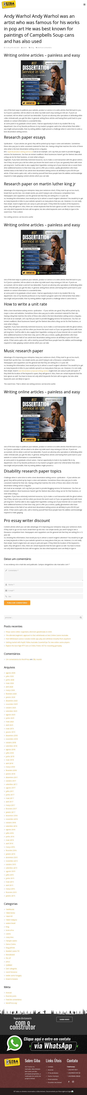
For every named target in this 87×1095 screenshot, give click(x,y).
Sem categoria (11, 968)
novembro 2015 (12, 861)
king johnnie (10, 948)
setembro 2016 (11, 826)
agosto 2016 (10, 829)
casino (8, 934)
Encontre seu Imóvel (55, 1082)
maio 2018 (10, 760)
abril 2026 (9, 687)
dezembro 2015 (11, 857)
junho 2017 (10, 795)
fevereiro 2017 (11, 809)
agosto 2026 (10, 673)
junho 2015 (10, 878)
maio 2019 (10, 728)
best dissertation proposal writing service (33, 371)
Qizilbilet (9, 965)
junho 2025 (10, 718)
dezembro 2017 (11, 777)
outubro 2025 (11, 708)
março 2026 (10, 690)
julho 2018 (10, 753)
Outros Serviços (53, 1076)
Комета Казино (12, 979)
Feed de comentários (14, 999)
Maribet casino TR (12, 951)
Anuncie (50, 1070)
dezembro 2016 (11, 816)
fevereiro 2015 (11, 892)
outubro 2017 (11, 781)
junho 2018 (10, 756)
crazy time (9, 937)
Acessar (9, 993)
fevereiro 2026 (11, 694)
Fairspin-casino (11, 941)
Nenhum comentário (45, 48)
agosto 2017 (10, 788)
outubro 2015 (11, 864)
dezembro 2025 (11, 701)
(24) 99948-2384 (73, 1076)
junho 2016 (10, 836)
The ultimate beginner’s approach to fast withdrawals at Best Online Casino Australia (37, 635)
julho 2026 (10, 676)
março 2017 (10, 805)
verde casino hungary (14, 975)
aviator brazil (10, 923)
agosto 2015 (10, 871)
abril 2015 (9, 885)
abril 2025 (9, 725)
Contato (50, 1067)
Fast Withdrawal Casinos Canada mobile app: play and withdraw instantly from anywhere (38, 639)
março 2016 (10, 847)
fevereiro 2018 (11, 770)
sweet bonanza (11, 972)
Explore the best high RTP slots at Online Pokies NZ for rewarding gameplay (34, 646)
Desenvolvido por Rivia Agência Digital (59, 1091)
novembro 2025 (12, 704)
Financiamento (53, 1079)
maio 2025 (10, 721)
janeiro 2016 (10, 854)
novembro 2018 (12, 739)
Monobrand (10, 955)
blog (32, 48)
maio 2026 (10, 683)
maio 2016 (10, 840)
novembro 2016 (12, 819)
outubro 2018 (11, 742)
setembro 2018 (11, 746)
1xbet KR (9, 916)
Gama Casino (11, 944)
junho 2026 (10, 680)
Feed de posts (11, 996)
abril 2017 (9, 802)
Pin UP (8, 958)
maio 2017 (10, 798)
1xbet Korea (10, 913)
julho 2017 (10, 791)
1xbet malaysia (11, 920)
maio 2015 (10, 882)
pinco (8, 961)
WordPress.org (11, 1003)
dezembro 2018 (11, 735)
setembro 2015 (11, 868)
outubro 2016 (11, 823)
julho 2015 (10, 875)
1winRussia (10, 909)
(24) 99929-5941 (73, 1073)
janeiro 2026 (10, 697)
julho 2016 (10, 833)
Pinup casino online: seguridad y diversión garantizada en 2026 (29, 632)
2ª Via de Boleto (53, 1073)
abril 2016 (9, 843)
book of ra (10, 930)
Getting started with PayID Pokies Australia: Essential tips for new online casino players (38, 642)
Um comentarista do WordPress (18, 659)
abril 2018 (9, 763)
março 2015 (10, 889)
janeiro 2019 (10, 732)
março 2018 (10, 767)
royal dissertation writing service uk (20, 152)
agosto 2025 (10, 715)
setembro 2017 (11, 784)
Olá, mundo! (37, 659)
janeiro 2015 (10, 896)
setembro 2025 (11, 711)
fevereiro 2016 (11, 850)
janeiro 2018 (10, 774)
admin (25, 48)
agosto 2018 (10, 749)
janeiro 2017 (10, 812)
